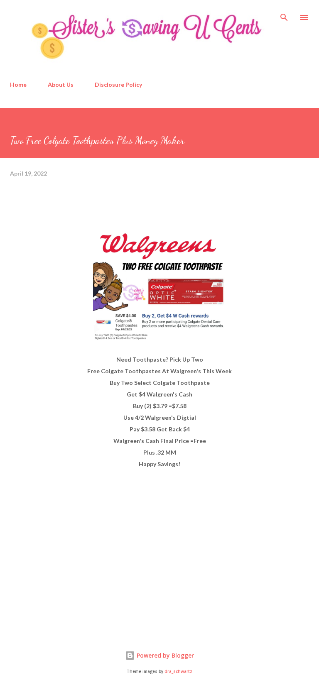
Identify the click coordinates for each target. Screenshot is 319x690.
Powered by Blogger (164, 655)
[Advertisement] (72, 562)
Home (18, 84)
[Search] (284, 15)
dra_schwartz (178, 671)
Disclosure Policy (118, 84)
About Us (61, 84)
